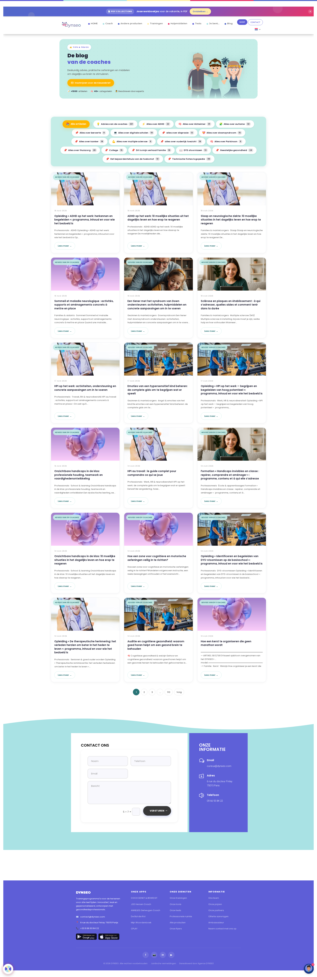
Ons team (213, 898)
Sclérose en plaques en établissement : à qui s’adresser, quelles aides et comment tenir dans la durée (230, 304)
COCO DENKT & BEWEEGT (144, 898)
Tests (198, 23)
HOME (94, 23)
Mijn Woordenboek (141, 922)
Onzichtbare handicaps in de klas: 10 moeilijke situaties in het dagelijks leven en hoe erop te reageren (84, 559)
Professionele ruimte (181, 916)
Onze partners (216, 910)
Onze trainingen (178, 898)
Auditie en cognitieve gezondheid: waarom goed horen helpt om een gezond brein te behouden (155, 645)
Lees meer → (65, 245)
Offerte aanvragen (218, 916)
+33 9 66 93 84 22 (89, 928)
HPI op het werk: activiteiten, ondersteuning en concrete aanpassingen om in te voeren (85, 388)
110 (168, 692)
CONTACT (255, 22)
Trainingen (156, 23)
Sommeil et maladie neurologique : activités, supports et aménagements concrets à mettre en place (84, 304)
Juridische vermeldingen (163, 963)
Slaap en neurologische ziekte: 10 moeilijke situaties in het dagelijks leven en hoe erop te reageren (231, 219)
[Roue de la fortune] (8, 969)
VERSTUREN (157, 810)
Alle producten (178, 922)
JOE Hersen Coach (141, 904)
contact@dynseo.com (92, 916)
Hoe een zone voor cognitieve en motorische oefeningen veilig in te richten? (156, 558)
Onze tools (175, 904)
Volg (179, 692)
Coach (109, 23)
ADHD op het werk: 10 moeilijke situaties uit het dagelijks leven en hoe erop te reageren (158, 218)
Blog (230, 23)
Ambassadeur (216, 922)
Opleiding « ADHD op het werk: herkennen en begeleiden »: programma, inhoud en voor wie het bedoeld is (84, 219)
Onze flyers (176, 928)
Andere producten (131, 23)
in (163, 955)
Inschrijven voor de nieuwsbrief (92, 82)
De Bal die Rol (138, 916)
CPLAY (134, 928)
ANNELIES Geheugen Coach (145, 910)
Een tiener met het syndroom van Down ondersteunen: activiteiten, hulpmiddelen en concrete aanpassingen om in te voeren (156, 304)
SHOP (242, 22)
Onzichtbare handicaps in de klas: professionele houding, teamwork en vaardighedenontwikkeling (78, 474)
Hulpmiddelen (179, 23)
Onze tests (175, 910)
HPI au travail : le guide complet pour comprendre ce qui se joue (151, 473)
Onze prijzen (215, 904)
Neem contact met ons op (222, 928)
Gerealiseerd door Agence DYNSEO (196, 963)
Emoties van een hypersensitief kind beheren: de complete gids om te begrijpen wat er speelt (157, 389)
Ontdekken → (200, 11)
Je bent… (214, 23)
